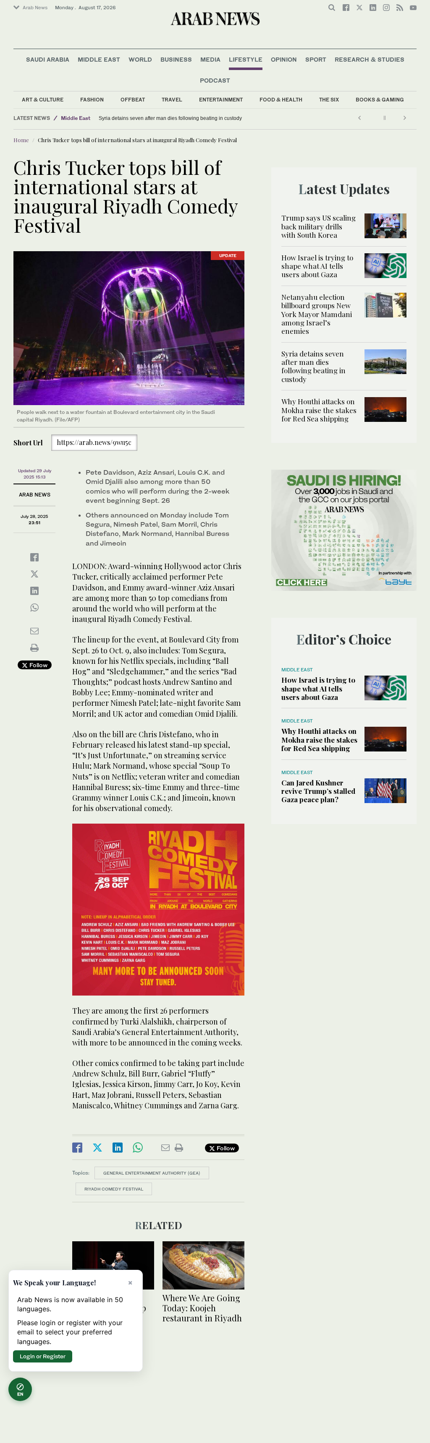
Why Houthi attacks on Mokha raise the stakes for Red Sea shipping (176, 118)
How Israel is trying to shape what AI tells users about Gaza (317, 266)
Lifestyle (245, 59)
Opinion (284, 59)
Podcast (215, 80)
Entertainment (221, 99)
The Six (329, 99)
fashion (92, 99)
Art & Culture (42, 99)
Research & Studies (369, 59)
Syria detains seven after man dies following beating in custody (313, 366)
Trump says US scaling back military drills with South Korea (318, 226)
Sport (315, 59)
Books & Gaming (380, 99)
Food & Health (281, 99)
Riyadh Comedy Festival (113, 1188)
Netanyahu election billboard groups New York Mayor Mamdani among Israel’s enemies (316, 314)
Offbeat (133, 99)
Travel (172, 99)
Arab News (35, 7)
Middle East (99, 59)
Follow (37, 664)
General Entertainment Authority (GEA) (151, 1172)
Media (210, 59)
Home (21, 139)
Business (176, 59)
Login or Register (43, 1356)
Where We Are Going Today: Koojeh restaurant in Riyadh (202, 1307)
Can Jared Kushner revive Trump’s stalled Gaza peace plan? (318, 791)
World (140, 59)
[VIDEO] (113, 1264)
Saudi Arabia (47, 59)
